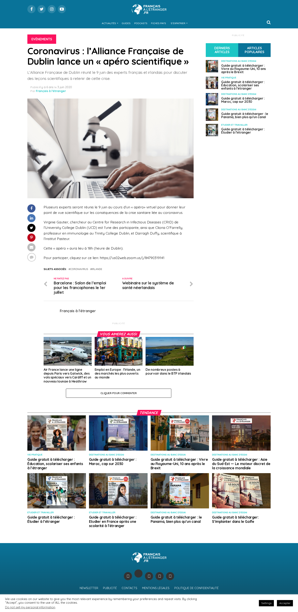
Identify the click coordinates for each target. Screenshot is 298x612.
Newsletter (89, 588)
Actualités (109, 23)
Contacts (129, 588)
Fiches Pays (158, 23)
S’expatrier (178, 23)
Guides (126, 23)
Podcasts (140, 23)
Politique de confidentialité (196, 588)
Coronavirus (79, 269)
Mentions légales (155, 588)
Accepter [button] (284, 603)
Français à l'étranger (51, 91)
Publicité (110, 588)
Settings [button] (266, 603)
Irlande (97, 269)
